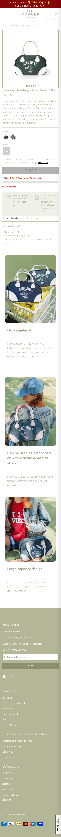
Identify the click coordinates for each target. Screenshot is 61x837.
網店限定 (7, 800)
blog (4, 719)
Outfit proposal (10, 714)
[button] (56, 14)
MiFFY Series (9, 773)
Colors (5, 131)
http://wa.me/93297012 (14, 649)
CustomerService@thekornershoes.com (22, 643)
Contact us (7, 751)
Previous (7, 59)
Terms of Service (10, 757)
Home (4, 26)
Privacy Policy (9, 725)
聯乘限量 (7, 784)
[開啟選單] (4, 14)
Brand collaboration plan (14, 703)
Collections (8, 778)
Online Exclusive (10, 795)
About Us (7, 697)
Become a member (11, 746)
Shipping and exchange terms (17, 740)
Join (30, 665)
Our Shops (8, 708)
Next (54, 59)
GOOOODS (8, 789)
